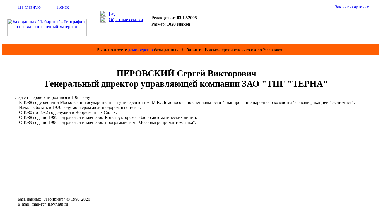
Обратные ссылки (126, 19)
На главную (29, 7)
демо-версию (140, 49)
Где (112, 13)
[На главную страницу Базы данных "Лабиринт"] (47, 34)
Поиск (63, 7)
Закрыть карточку (352, 6)
